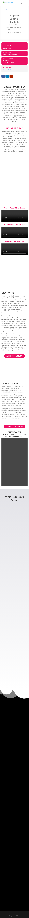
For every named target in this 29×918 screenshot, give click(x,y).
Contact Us (14, 898)
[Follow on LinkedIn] (7, 76)
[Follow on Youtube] (11, 76)
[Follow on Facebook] (3, 76)
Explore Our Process (15, 426)
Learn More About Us (14, 356)
